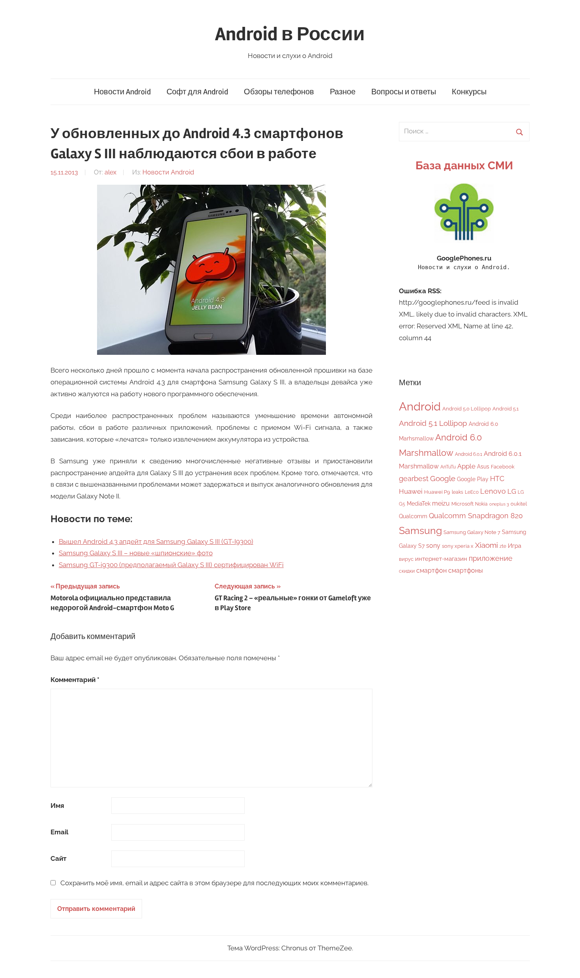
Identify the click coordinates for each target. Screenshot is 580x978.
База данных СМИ (464, 165)
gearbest (413, 478)
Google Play (472, 479)
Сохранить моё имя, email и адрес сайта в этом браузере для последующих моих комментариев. (214, 883)
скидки (407, 571)
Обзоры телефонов (279, 92)
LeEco (472, 492)
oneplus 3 (499, 504)
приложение (491, 558)
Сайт (58, 858)
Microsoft (462, 504)
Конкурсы (469, 92)
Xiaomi (486, 545)
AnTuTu (448, 467)
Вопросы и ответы (403, 92)
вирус (406, 559)
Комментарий (75, 680)
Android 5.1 (505, 409)
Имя (57, 805)
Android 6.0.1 (468, 454)
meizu (441, 503)
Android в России (290, 34)
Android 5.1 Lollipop (433, 423)
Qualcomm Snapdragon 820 (476, 515)
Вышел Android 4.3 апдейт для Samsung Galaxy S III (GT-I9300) (156, 541)
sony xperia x (457, 546)
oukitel (519, 504)
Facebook (503, 467)
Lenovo (493, 491)
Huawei (411, 491)
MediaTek (418, 503)
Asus (483, 466)
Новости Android (122, 92)
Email (59, 832)
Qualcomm (413, 516)
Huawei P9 (437, 492)
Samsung (420, 530)
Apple (466, 466)
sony (433, 545)
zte (503, 546)
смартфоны (465, 570)
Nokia (481, 504)
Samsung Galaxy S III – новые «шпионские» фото (136, 553)
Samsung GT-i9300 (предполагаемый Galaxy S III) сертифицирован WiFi (171, 565)
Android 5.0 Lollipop (466, 409)
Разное (342, 92)
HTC (497, 478)
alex (110, 172)
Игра (514, 545)
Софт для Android (197, 92)
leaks (457, 492)
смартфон (431, 570)
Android (420, 406)
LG (511, 491)
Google (442, 478)
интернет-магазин (441, 558)
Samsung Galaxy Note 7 (471, 532)
